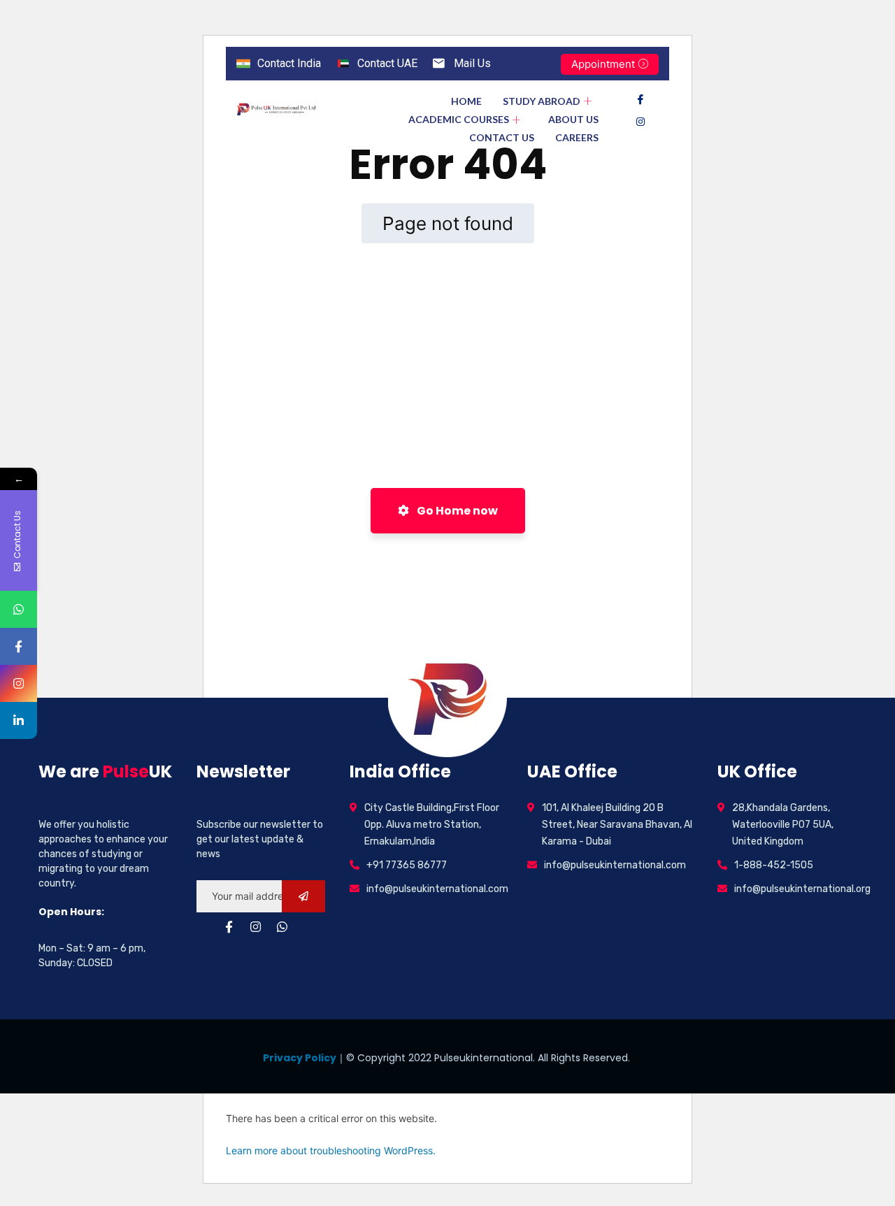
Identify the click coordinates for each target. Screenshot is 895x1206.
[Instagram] (640, 121)
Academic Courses (458, 119)
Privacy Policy (299, 1058)
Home (466, 101)
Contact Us (501, 137)
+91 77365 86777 (406, 865)
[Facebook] (640, 99)
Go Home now (456, 511)
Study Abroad (541, 101)
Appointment (603, 64)
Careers (577, 137)
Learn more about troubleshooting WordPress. (331, 1150)
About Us (573, 119)
